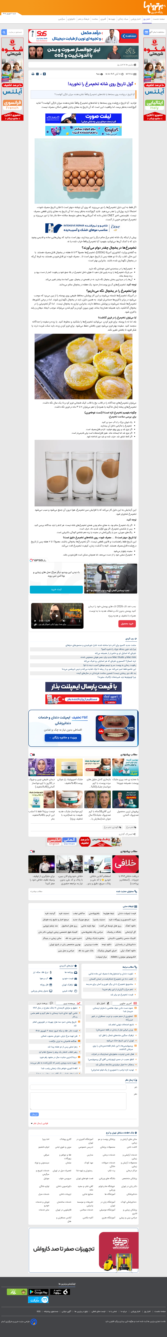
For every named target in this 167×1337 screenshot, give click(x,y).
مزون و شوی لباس (63, 1147)
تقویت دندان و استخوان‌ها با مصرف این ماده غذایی (111, 973)
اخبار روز (147, 19)
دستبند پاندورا (99, 920)
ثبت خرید (56, 589)
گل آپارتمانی (130, 932)
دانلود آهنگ (130, 926)
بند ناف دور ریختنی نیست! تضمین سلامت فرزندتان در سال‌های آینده (106, 673)
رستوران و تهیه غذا (84, 1171)
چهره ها (112, 19)
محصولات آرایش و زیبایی (129, 1164)
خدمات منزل (43, 1194)
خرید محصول (127, 624)
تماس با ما (113, 1311)
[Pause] (87, 591)
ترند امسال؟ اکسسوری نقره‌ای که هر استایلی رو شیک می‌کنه (110, 661)
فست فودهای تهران (84, 1178)
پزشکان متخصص (129, 1178)
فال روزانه (44, 985)
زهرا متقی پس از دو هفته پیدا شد (62, 1047)
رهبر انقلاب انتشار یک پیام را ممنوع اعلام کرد (58, 1052)
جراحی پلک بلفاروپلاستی (92, 932)
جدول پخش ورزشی (39, 991)
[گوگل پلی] (38, 1292)
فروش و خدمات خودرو (42, 1204)
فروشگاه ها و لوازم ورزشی (107, 1188)
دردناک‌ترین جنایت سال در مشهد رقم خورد (58, 1057)
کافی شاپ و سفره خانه (85, 1188)
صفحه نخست (159, 19)
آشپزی (103, 19)
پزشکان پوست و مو (106, 1139)
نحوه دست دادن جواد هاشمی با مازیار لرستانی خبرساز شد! (113, 1010)
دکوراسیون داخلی (63, 1186)
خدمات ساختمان (64, 1202)
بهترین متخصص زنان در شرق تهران (65, 944)
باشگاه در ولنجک (114, 932)
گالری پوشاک (65, 1139)
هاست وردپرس (91, 944)
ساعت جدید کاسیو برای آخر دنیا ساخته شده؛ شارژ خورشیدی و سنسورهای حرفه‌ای (101, 645)
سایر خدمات (44, 1210)
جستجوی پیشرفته (51, 1311)
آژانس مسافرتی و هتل (63, 1219)
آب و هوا (44, 978)
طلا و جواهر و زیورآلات (65, 1156)
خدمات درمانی (109, 1155)
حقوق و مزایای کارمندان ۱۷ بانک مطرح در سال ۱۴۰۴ (55, 1008)
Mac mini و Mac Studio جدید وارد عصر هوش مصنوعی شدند (108, 657)
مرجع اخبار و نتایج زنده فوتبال (56, 920)
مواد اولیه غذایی (88, 926)
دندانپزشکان (132, 1194)
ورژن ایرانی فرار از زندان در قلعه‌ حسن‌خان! (114, 1030)
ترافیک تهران (67, 985)
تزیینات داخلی (65, 1194)
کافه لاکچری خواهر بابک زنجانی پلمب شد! (59, 1068)
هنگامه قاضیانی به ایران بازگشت (62, 1041)
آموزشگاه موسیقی (107, 1210)
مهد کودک (88, 1163)
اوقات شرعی (67, 991)
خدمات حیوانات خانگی (108, 1164)
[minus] (37, 74)
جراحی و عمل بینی (66, 951)
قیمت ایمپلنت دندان (127, 913)
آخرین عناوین (126, 1003)
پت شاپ (111, 1171)
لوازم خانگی (44, 1186)
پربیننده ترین (69, 1003)
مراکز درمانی (131, 1171)
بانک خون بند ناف (85, 951)
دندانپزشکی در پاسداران (125, 944)
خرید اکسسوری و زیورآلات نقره (122, 920)
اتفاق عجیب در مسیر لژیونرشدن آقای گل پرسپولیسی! (111, 1059)
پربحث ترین (42, 1003)
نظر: (135, 1094)
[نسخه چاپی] (33, 74)
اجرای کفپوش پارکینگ (107, 951)
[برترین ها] (156, 7)
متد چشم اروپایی (50, 926)
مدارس (90, 1155)
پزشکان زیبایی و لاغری (130, 1211)
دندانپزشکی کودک (129, 1202)
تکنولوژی (72, 19)
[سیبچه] (60, 1292)
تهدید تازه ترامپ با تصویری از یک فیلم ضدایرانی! (112, 1070)
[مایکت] (38, 1300)
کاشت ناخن (132, 1147)
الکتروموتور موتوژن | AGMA (123, 957)
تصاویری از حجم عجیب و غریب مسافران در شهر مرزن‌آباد (112, 1018)
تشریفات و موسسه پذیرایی (85, 1204)
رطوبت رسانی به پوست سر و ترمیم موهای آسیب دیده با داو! (109, 665)
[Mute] (92, 591)
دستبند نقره (64, 913)
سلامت (95, 19)
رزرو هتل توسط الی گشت (110, 926)
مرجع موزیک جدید (81, 920)
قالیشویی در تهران (63, 1210)
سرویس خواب (65, 1178)
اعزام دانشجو (43, 1147)
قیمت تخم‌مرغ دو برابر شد (121, 994)
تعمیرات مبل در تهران (62, 1171)
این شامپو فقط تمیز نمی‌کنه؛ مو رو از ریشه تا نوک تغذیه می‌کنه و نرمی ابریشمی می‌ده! (99, 669)
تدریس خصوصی (85, 1147)
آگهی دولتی (66, 1311)
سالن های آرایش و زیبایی (129, 1141)
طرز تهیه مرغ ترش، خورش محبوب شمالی (59, 1036)
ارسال (34, 1114)
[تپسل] (31, 560)
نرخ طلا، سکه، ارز (40, 972)
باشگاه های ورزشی (107, 1178)
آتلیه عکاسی (88, 1218)
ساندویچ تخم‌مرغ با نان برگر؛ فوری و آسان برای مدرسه (109, 984)
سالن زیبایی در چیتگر (52, 938)
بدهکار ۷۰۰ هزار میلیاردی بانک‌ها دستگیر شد (115, 1064)
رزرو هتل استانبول (69, 926)
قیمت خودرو (67, 978)
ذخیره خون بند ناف (73, 938)
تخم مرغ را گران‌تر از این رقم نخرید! (117, 989)
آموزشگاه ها (110, 1194)
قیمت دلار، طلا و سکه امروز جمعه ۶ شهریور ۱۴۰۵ (56, 1031)
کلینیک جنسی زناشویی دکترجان (122, 938)
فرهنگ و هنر (84, 19)
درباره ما (124, 1311)
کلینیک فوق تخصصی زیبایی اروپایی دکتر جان (57, 932)
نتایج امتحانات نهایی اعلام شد (121, 1024)
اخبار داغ (101, 1003)
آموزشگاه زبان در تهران (108, 1204)
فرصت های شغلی (98, 1311)
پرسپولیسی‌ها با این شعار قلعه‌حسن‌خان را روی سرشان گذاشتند (113, 1047)
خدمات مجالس (86, 1210)
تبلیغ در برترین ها (81, 1311)
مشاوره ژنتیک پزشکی (95, 938)
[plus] (44, 74)
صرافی (46, 1155)
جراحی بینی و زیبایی (128, 1218)
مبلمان (68, 1163)
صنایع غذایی (87, 1194)
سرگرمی (61, 19)
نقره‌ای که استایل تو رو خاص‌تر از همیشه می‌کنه (115, 653)
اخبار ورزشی (136, 19)
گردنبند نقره (50, 913)
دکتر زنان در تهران (129, 1186)
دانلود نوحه (106, 944)
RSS (38, 1311)
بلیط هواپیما (108, 913)
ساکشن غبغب (79, 913)
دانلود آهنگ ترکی (128, 951)
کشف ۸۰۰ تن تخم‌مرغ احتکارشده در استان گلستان (111, 979)
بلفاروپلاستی (94, 913)
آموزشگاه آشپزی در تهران (84, 1141)
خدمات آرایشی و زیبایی (130, 1156)
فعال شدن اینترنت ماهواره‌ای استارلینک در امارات (112, 1054)
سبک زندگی (123, 19)
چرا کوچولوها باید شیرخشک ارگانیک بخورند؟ (117, 677)
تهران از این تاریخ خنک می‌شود (120, 1040)
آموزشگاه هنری (108, 1218)
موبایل (46, 1178)
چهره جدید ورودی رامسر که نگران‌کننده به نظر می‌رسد (53, 1063)
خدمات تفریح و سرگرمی (42, 1172)
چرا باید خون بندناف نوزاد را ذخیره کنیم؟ (118, 649)
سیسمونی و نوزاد (42, 1163)
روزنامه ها (69, 972)
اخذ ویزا (45, 1139)
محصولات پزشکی (107, 1147)
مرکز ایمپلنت (101, 957)
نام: (135, 1087)
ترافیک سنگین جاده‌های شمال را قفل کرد (116, 1035)
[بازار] (17, 1292)
